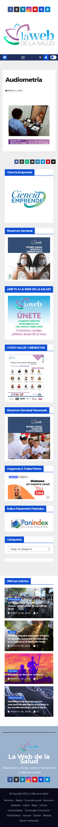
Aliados (19, 800)
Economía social (33, 800)
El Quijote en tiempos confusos (25, 674)
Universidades (15, 810)
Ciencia (12, 632)
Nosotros (8, 800)
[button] (40, 57)
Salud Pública (14, 815)
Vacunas (27, 815)
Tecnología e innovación (37, 810)
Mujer (34, 805)
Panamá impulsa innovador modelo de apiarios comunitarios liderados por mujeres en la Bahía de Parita (28, 638)
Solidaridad (14, 599)
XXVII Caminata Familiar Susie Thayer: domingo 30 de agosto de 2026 (27, 605)
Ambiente (16, 805)
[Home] (4, 57)
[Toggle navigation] (23, 57)
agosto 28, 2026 (21, 613)
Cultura (13, 671)
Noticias (47, 815)
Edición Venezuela (29, 820)
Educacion (48, 800)
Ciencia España (15, 698)
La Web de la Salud (29, 759)
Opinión (37, 815)
